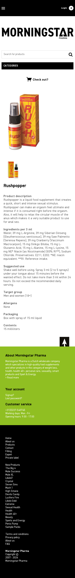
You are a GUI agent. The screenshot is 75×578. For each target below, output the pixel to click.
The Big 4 (10, 468)
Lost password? (13, 398)
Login (64, 8)
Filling (8, 451)
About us (10, 441)
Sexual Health (12, 507)
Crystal (9, 481)
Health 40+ (11, 514)
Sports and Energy (15, 520)
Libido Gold (11, 501)
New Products (12, 465)
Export (8, 454)
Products (10, 445)
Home (8, 438)
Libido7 (9, 478)
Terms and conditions (17, 534)
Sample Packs (12, 527)
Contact (9, 448)
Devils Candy (12, 494)
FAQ (7, 544)
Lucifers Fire (12, 497)
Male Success (12, 471)
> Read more (12, 377)
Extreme (9, 504)
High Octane (11, 491)
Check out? (40, 79)
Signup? (9, 395)
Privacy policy (12, 537)
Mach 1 (9, 488)
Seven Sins (11, 484)
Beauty (9, 517)
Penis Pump (11, 524)
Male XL (9, 475)
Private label (12, 458)
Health (8, 511)
